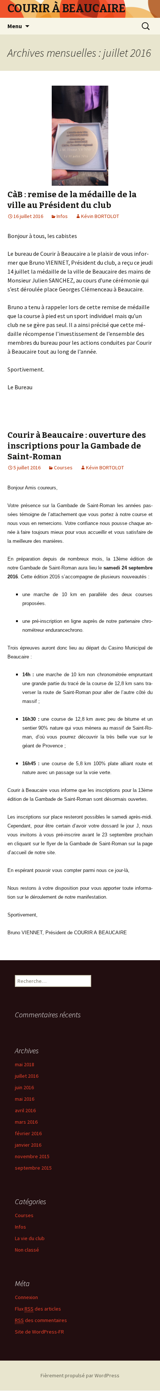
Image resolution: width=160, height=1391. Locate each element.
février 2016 (28, 1133)
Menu (14, 26)
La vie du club (30, 1238)
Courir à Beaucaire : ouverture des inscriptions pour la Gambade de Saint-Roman (76, 445)
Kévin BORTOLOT (100, 216)
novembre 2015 (32, 1156)
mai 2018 (24, 1064)
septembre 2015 (33, 1167)
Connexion (26, 1297)
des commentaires (41, 1320)
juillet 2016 (26, 1076)
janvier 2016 (28, 1144)
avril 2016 (25, 1110)
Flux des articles (38, 1308)
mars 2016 (26, 1122)
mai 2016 (24, 1099)
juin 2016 (24, 1087)
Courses (63, 467)
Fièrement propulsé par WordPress (80, 1375)
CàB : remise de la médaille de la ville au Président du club (72, 199)
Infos (62, 216)
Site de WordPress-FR (39, 1331)
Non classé (27, 1249)
